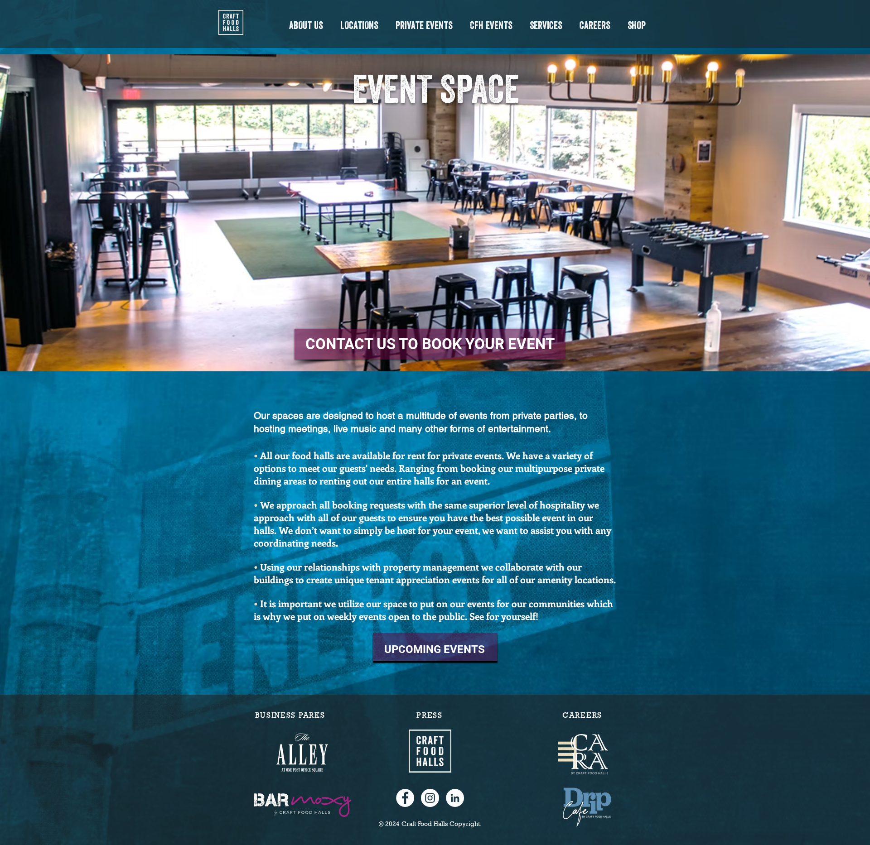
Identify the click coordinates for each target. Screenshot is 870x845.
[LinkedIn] (455, 798)
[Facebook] (405, 798)
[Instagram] (430, 798)
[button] (305, 25)
